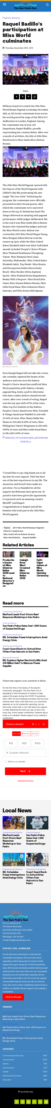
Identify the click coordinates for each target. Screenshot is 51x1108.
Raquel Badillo (29, 537)
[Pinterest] (28, 96)
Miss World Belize (12, 537)
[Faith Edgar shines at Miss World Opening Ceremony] (42, 554)
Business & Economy (11, 657)
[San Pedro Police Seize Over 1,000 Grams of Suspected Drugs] (37, 822)
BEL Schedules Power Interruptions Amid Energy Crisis (14, 875)
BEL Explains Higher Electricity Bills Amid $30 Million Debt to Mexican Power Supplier (25, 663)
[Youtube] (46, 1102)
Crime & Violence (9, 623)
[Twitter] (22, 96)
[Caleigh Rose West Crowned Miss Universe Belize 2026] (25, 554)
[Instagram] (22, 1102)
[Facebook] (16, 96)
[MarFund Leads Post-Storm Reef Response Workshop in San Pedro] (14, 822)
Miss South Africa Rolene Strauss (19, 534)
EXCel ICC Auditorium (13, 531)
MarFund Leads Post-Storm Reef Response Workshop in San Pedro (12, 841)
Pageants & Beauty (11, 18)
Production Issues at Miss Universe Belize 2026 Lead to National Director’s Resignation (8, 573)
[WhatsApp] (34, 96)
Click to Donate (13, 997)
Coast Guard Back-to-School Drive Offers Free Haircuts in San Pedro (36, 878)
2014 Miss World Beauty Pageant (28, 527)
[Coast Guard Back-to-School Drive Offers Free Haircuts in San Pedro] (37, 859)
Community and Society (12, 612)
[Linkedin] (28, 1102)
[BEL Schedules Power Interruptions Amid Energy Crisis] (14, 859)
